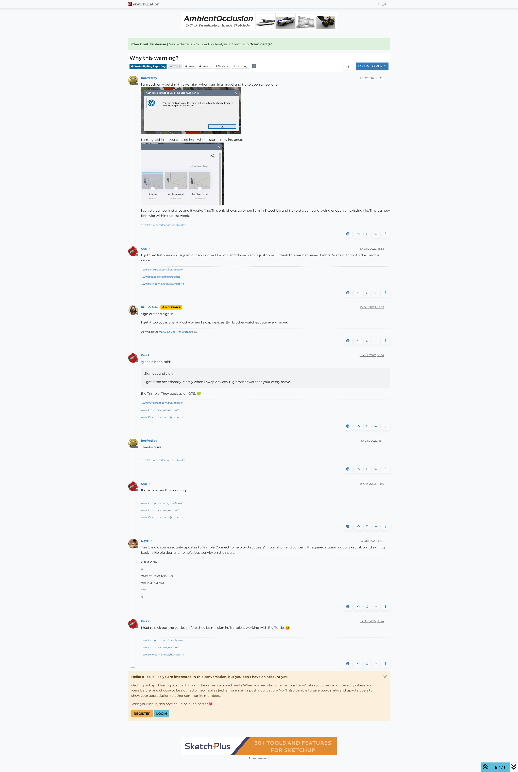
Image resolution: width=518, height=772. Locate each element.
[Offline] (134, 80)
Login (161, 714)
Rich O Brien (150, 307)
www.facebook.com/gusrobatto (160, 276)
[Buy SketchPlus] (259, 746)
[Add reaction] (347, 234)
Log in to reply (372, 66)
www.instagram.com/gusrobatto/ (162, 269)
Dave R (146, 541)
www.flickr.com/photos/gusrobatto (162, 283)
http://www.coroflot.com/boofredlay (163, 224)
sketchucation (146, 4)
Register (142, 714)
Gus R (145, 248)
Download (258, 44)
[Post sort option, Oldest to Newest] (348, 66)
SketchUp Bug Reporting (150, 66)
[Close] (385, 676)
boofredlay (149, 78)
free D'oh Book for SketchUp (176, 331)
